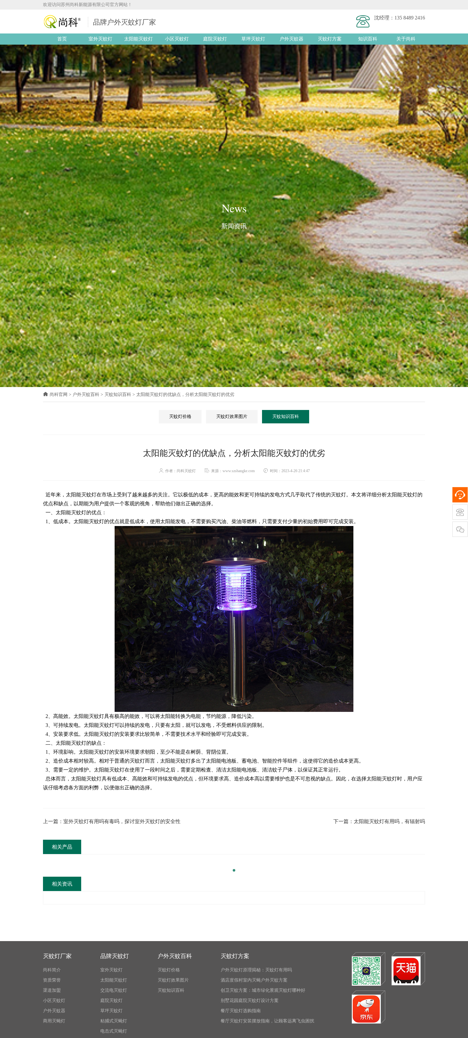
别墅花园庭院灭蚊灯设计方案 (250, 1000)
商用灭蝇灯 (54, 1021)
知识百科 (367, 38)
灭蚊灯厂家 (57, 956)
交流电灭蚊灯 (113, 990)
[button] (234, 870)
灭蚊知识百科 (117, 394)
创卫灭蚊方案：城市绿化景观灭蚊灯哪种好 (263, 990)
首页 (62, 38)
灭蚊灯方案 (330, 38)
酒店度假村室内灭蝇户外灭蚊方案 (254, 980)
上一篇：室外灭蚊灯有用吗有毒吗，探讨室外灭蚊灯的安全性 (112, 821)
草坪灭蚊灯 (253, 38)
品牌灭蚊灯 (114, 956)
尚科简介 (52, 970)
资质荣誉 (52, 980)
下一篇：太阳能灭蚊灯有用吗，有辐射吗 (379, 821)
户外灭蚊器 (291, 38)
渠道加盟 (52, 990)
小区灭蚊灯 (177, 38)
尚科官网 (58, 394)
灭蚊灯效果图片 (231, 416)
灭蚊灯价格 (180, 416)
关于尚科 (405, 38)
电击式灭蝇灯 (113, 1031)
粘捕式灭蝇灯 (113, 1021)
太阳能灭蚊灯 (138, 38)
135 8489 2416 (409, 17)
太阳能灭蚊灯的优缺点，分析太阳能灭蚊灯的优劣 (185, 394)
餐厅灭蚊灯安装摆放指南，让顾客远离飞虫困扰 (267, 1021)
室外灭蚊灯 (100, 38)
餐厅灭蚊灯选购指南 (241, 1010)
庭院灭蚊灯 (215, 38)
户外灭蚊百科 (86, 394)
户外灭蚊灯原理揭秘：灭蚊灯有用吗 (256, 970)
